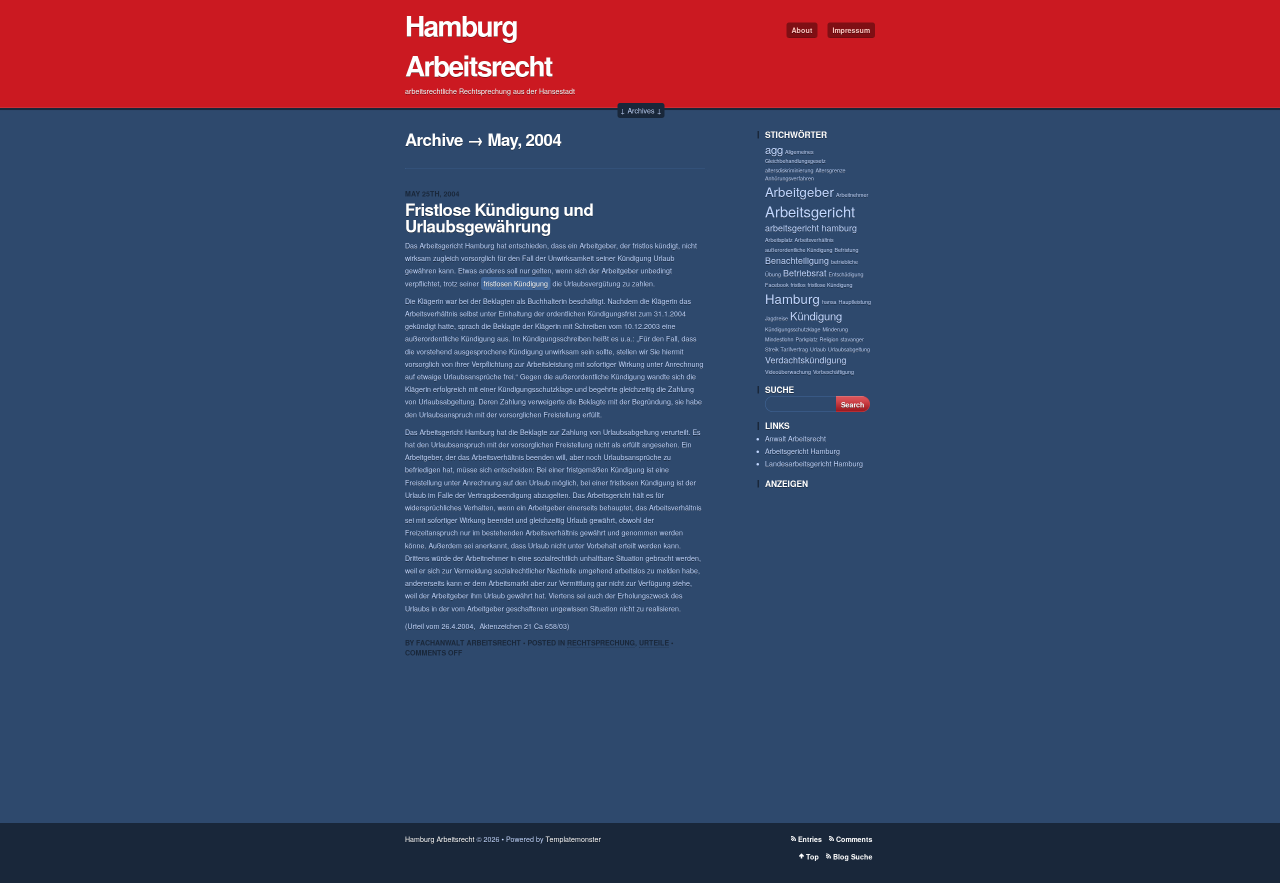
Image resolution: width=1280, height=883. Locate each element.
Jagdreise (776, 318)
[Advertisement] (805, 653)
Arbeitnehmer (852, 194)
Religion (829, 339)
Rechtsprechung (601, 643)
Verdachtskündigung (805, 360)
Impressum (851, 30)
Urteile (654, 643)
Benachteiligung (797, 260)
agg (774, 149)
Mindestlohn (779, 339)
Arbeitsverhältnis (814, 240)
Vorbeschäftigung (833, 372)
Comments (854, 839)
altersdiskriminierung (789, 170)
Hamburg (792, 298)
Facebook (776, 284)
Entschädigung (846, 274)
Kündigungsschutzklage (792, 329)
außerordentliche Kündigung (798, 250)
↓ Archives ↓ (641, 111)
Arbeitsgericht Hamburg (802, 451)
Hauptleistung (854, 302)
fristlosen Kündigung (516, 283)
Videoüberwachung (788, 372)
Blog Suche (852, 857)
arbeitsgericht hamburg (811, 228)
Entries (810, 839)
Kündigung (816, 316)
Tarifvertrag (794, 349)
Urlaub (818, 349)
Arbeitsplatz (778, 240)
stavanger (852, 339)
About (802, 30)
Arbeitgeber (799, 191)
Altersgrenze (831, 170)
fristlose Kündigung (830, 284)
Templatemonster (573, 839)
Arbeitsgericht (810, 211)
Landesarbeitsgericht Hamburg (814, 463)
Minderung (835, 329)
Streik (771, 349)
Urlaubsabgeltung (849, 349)
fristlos (798, 284)
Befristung (846, 250)
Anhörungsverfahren (789, 178)
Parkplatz (807, 339)
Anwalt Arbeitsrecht (795, 439)
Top (812, 857)
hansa (829, 302)
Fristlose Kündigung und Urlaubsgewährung (499, 217)
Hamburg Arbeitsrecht (478, 45)
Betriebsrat (804, 272)
